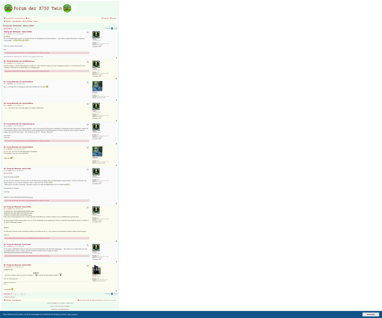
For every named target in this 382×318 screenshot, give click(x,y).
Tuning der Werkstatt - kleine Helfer (18, 26)
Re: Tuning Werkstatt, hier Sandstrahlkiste (18, 82)
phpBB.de (67, 306)
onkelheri (94, 39)
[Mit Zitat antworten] (87, 32)
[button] (116, 28)
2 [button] (114, 28)
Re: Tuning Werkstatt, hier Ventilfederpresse (19, 61)
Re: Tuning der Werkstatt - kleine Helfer (17, 168)
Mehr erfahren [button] (73, 314)
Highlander (95, 91)
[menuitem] (19, 18)
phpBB (54, 303)
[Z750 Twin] (38, 7)
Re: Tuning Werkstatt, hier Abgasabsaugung (19, 124)
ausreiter (94, 275)
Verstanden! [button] (371, 314)
